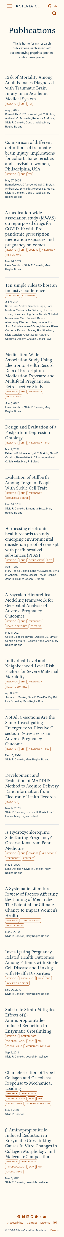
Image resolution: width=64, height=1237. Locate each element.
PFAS (49, 560)
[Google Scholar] (40, 1217)
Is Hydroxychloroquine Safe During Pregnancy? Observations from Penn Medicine (28, 840)
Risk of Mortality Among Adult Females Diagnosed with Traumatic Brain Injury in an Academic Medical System (29, 88)
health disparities (16, 626)
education (12, 295)
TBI (30, 103)
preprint (36, 626)
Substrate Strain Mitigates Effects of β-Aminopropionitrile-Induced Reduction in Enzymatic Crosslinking (30, 1020)
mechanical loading (38, 1046)
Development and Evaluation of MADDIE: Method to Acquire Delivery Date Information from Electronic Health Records (32, 786)
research (12, 103)
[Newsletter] (44, 1217)
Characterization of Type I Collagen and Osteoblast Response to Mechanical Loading (30, 1080)
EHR (23, 103)
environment (36, 560)
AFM (40, 1040)
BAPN (31, 1040)
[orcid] (36, 1217)
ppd (47, 442)
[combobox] (54, 13)
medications (13, 254)
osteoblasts (28, 1036)
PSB (47, 748)
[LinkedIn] (27, 1217)
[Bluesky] (23, 1217)
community (29, 295)
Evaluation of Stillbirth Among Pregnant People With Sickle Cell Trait (28, 483)
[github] (32, 1217)
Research (12, 801)
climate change (30, 920)
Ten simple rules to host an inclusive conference (31, 288)
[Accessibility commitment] (18, 1217)
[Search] (54, 13)
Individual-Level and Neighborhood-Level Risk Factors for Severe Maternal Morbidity (31, 668)
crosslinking (14, 1046)
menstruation (14, 925)
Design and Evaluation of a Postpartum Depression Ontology (30, 433)
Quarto (54, 1230)
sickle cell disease (17, 497)
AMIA (40, 978)
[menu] (9, 6)
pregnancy (48, 249)
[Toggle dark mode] (55, 6)
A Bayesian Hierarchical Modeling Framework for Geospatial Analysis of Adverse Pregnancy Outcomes (29, 605)
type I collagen (15, 1040)
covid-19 (33, 249)
